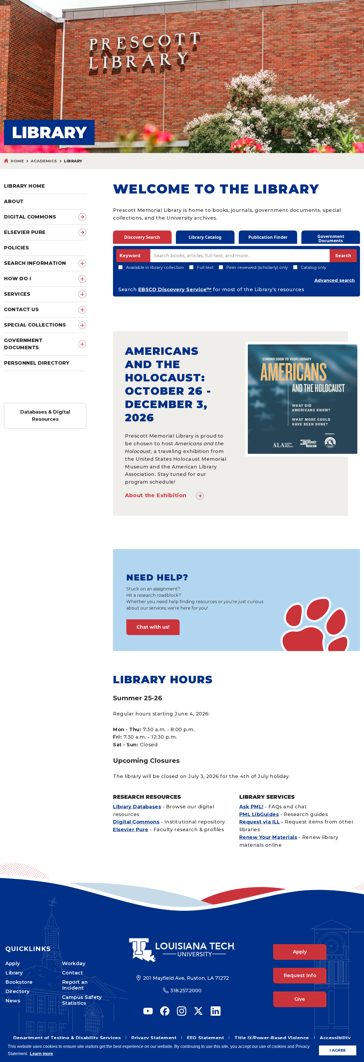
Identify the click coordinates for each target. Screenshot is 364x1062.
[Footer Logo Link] (182, 950)
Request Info (300, 975)
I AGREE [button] (338, 1050)
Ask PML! (251, 807)
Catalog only (313, 267)
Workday (74, 963)
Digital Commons (30, 217)
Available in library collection (155, 267)
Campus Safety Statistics (82, 1000)
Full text (205, 267)
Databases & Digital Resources (45, 415)
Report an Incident (75, 985)
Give (299, 999)
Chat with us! (152, 627)
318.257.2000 (185, 991)
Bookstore (19, 982)
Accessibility (335, 1037)
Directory (17, 991)
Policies (16, 248)
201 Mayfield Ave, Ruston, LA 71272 (186, 978)
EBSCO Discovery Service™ (175, 290)
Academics (44, 161)
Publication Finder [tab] (268, 237)
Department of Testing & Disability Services (67, 1037)
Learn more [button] (41, 1053)
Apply (12, 963)
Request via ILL (259, 822)
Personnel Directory (36, 363)
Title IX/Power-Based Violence (271, 1037)
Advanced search (334, 280)
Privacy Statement (153, 1037)
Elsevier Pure (25, 232)
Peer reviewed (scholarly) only (257, 267)
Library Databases (137, 807)
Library (14, 973)
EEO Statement (205, 1037)
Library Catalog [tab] (205, 237)
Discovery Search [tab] (142, 237)
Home (17, 161)
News (12, 1001)
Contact (72, 973)
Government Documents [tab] (330, 238)
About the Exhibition (156, 495)
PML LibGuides (259, 814)
